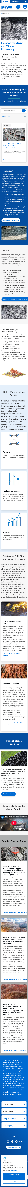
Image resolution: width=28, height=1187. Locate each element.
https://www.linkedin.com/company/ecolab (8, 1141)
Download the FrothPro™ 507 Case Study (15, 912)
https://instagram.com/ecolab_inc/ (16, 1141)
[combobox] (11, 110)
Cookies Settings (14, 1181)
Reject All (13, 1178)
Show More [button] (6, 160)
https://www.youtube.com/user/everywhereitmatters (20, 1141)
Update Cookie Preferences (14, 1147)
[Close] (25, 1157)
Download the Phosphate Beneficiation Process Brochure (14, 724)
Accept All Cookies (14, 1174)
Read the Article (8, 794)
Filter (6, 117)
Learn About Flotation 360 (11, 220)
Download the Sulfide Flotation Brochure (11, 654)
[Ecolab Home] (6, 7)
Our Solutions (5, 13)
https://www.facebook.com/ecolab (12, 1141)
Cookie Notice (14, 1170)
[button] (18, 7)
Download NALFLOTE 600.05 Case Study (14, 1050)
